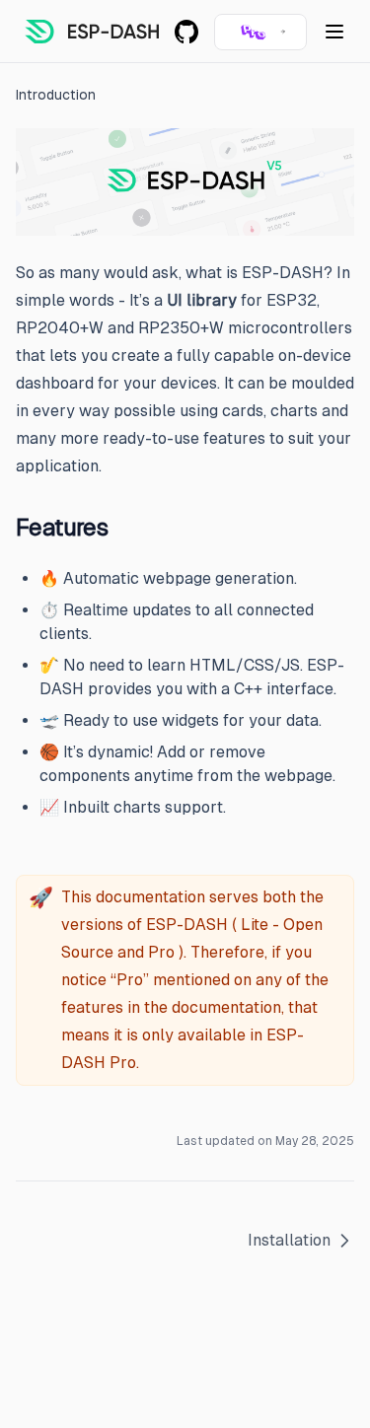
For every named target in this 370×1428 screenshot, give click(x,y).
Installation (289, 1240)
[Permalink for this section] (120, 527)
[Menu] (334, 31)
